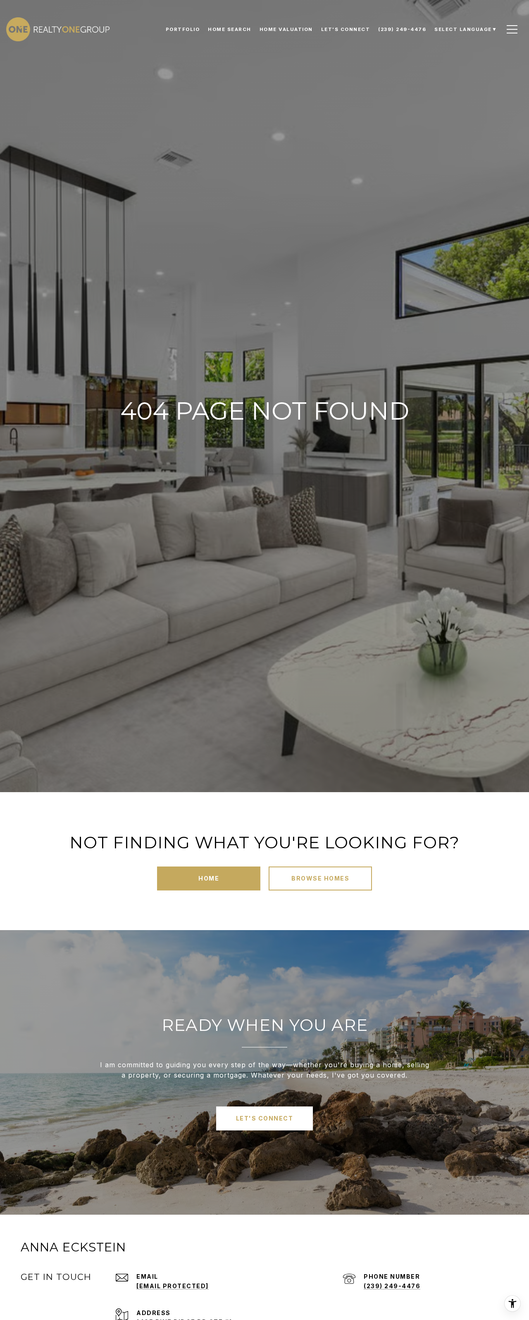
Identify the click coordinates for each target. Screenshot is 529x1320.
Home (208, 878)
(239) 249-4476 (392, 1285)
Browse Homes (320, 878)
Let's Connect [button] (264, 1118)
